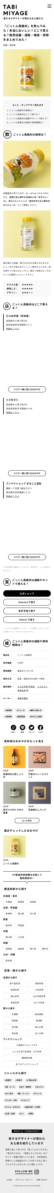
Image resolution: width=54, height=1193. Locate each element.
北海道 (9, 901)
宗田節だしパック (37, 809)
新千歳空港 (15, 983)
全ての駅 (39, 1033)
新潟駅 (39, 1020)
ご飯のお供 (31, 1080)
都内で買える (36, 710)
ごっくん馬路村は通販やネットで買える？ (28, 118)
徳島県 (21, 948)
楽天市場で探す (27, 610)
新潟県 (9, 913)
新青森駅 (39, 1014)
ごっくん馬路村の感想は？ (21, 110)
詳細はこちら (12, 328)
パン (22, 1113)
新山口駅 (39, 1027)
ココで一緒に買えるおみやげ (27, 389)
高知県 (12, 45)
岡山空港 (15, 996)
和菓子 (8, 1080)
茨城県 (21, 925)
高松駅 (15, 1033)
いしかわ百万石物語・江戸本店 (26, 1051)
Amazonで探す (27, 602)
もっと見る (27, 820)
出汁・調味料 (25, 1087)
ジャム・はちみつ (13, 1107)
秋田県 (33, 901)
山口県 (21, 937)
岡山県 (9, 937)
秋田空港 (15, 989)
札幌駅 (15, 1014)
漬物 (31, 1113)
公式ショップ (27, 593)
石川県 (33, 913)
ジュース (21, 710)
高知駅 (9, 716)
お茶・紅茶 (10, 1113)
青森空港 (39, 983)
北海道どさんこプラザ (27, 1045)
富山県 (21, 913)
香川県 (33, 948)
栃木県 (9, 925)
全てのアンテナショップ (27, 1064)
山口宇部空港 (39, 996)
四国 (5, 45)
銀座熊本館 (27, 1057)
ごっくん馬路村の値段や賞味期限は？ (26, 122)
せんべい (40, 1087)
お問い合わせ (41, 1180)
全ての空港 (39, 1002)
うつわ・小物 (11, 1100)
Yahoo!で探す (27, 619)
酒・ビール (10, 1087)
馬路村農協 (22, 698)
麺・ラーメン (24, 1093)
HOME (9, 1180)
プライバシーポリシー (24, 1180)
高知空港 (21, 690)
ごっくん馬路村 (11, 863)
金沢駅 (15, 1027)
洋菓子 (19, 1080)
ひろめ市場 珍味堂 (26, 686)
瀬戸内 (45, 948)
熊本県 (9, 960)
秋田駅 (15, 1020)
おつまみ (9, 1093)
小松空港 (39, 989)
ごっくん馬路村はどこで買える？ (24, 114)
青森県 (21, 901)
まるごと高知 (36, 716)
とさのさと (42, 686)
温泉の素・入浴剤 (33, 1107)
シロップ (25, 1100)
